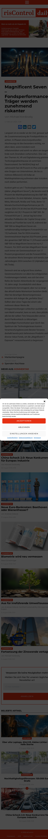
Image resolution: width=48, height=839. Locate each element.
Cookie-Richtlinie (12, 438)
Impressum (37, 438)
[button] (44, 401)
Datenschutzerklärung (26, 438)
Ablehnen (24, 427)
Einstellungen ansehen (24, 433)
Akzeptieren (24, 421)
